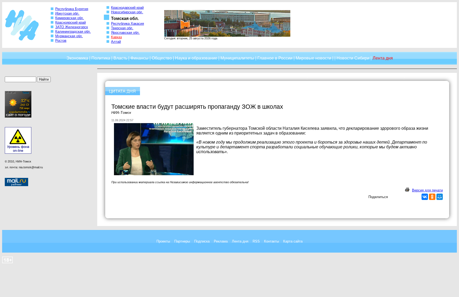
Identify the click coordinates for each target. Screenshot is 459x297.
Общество (162, 58)
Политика (100, 58)
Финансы (139, 58)
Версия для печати (427, 190)
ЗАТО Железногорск (71, 27)
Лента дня (240, 241)
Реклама (221, 241)
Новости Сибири (353, 58)
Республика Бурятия (71, 9)
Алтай (116, 42)
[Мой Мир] (439, 197)
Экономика (77, 58)
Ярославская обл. (125, 33)
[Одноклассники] (432, 197)
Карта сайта (293, 241)
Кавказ (116, 37)
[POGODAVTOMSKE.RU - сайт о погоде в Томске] (18, 116)
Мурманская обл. (69, 36)
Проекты (163, 241)
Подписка (202, 241)
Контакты (271, 241)
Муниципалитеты (237, 58)
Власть (120, 58)
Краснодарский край (127, 8)
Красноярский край (70, 22)
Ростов (60, 41)
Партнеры (182, 241)
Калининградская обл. (73, 32)
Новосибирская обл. (127, 12)
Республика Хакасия (127, 24)
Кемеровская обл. (69, 18)
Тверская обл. (122, 28)
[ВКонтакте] (425, 197)
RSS (256, 241)
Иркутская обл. (67, 13)
